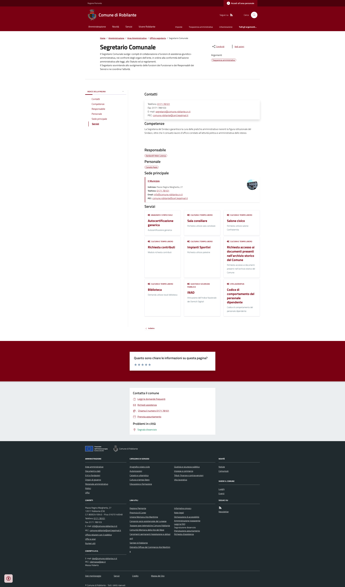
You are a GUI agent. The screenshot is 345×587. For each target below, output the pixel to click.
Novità (115, 26)
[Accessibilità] (8, 578)
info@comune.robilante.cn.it (168, 194)
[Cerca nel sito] (253, 15)
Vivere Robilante (147, 26)
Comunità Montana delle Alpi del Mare (147, 529)
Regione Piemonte (95, 3)
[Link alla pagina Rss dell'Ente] (220, 507)
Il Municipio (154, 181)
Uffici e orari (90, 539)
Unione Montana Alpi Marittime (144, 517)
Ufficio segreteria (158, 38)
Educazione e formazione (141, 484)
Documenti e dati (92, 471)
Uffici (87, 492)
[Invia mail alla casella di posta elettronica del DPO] (104, 558)
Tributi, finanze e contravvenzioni (188, 475)
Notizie (222, 466)
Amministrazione (97, 26)
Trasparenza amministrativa (201, 26)
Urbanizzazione (225, 26)
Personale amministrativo (96, 484)
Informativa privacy (182, 508)
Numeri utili (90, 543)
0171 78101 (163, 104)
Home (102, 38)
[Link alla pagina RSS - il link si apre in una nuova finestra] (231, 15)
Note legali (179, 512)
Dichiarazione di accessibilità (186, 517)
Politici (88, 488)
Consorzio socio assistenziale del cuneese (148, 521)
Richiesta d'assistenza (184, 534)
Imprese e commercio (183, 471)
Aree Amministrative (137, 38)
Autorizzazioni (136, 471)
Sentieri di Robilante (139, 542)
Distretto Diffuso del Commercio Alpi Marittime (150, 549)
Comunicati (224, 471)
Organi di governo (93, 479)
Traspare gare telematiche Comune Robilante (150, 525)
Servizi (128, 26)
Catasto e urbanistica (139, 475)
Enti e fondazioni (92, 475)
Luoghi (222, 489)
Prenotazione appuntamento (187, 530)
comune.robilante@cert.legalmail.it (170, 115)
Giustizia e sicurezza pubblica (187, 466)
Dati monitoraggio (93, 575)
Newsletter (224, 511)
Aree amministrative (94, 466)
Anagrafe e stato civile (140, 466)
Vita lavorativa (180, 479)
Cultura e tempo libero (139, 479)
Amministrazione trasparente (187, 520)
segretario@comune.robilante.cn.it (173, 111)
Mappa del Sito (157, 575)
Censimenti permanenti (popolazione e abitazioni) (150, 536)
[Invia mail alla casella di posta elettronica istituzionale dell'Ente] (104, 526)
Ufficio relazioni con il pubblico (98, 534)
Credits (135, 575)
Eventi (221, 493)
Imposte (178, 26)
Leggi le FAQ (179, 524)
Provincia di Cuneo (138, 512)
